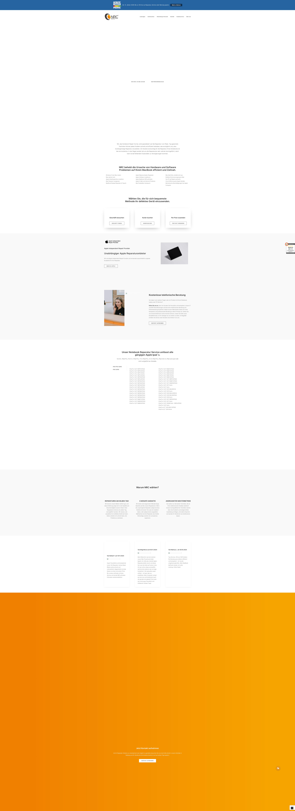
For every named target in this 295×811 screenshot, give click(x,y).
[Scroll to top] (292, 808)
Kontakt (172, 16)
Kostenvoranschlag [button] (157, 81)
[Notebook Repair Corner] (111, 17)
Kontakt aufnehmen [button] (157, 323)
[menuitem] (143, 16)
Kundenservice (180, 16)
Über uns (188, 16)
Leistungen (142, 16)
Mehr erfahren (176, 5)
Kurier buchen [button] (147, 223)
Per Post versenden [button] (178, 223)
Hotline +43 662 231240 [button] (138, 81)
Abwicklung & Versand (162, 16)
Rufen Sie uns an (153, 305)
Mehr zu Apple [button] (111, 266)
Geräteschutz (151, 16)
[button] (278, 768)
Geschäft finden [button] (117, 223)
